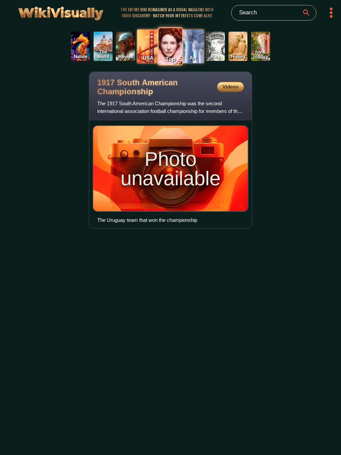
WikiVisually (49, 11)
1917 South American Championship (137, 87)
